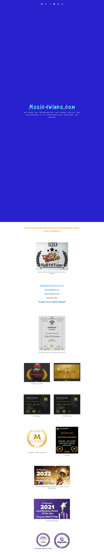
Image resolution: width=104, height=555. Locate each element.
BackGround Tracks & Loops (46, 112)
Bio (41, 114)
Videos (76, 114)
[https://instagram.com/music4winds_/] (58, 4)
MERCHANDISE (63, 112)
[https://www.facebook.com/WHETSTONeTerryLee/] (46, 4)
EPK (44, 114)
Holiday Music (52, 117)
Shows (78, 112)
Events (56, 112)
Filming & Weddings (68, 114)
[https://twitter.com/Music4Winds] (42, 4)
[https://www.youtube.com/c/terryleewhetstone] (54, 4)
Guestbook (31, 112)
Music (36, 112)
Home (25, 112)
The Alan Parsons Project (32, 114)
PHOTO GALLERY (71, 112)
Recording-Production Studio (54, 114)
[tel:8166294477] (62, 4)
